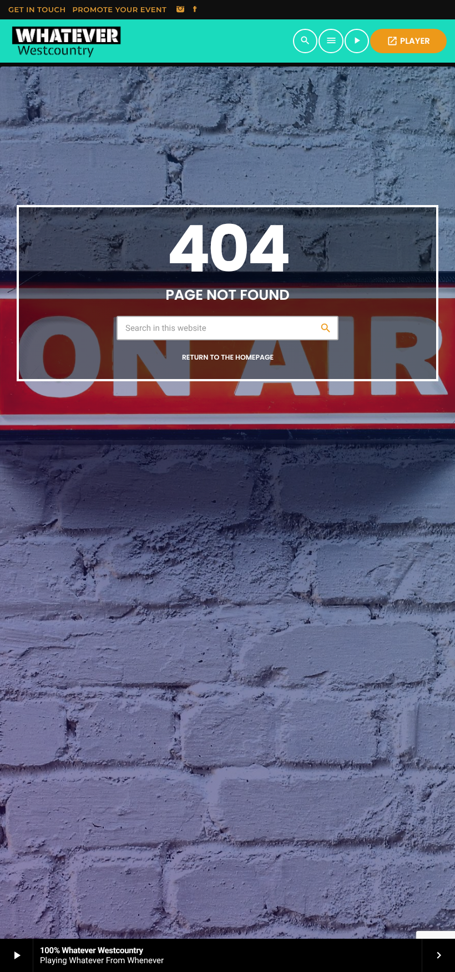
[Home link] (66, 41)
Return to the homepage (228, 357)
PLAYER (408, 41)
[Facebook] (194, 10)
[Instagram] (180, 10)
